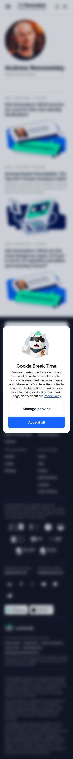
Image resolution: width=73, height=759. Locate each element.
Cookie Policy (52, 396)
